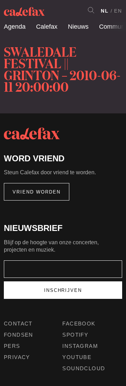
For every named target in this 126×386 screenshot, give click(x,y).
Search (91, 10)
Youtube (76, 357)
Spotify (75, 335)
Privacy (17, 357)
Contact (18, 324)
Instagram (80, 346)
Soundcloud (83, 368)
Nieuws (78, 26)
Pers (12, 346)
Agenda (15, 26)
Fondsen (18, 335)
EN (118, 11)
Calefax (46, 26)
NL (105, 11)
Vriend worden (37, 192)
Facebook (78, 324)
